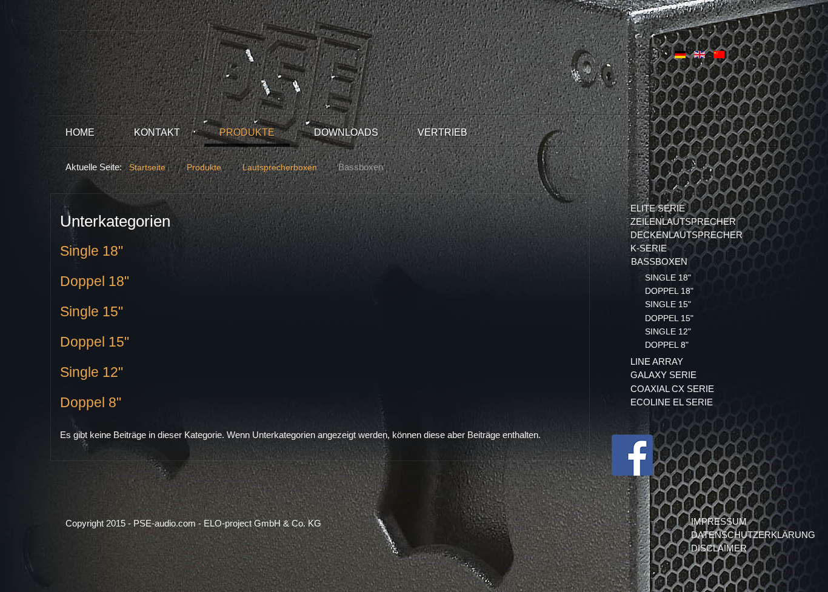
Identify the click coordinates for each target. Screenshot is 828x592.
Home (80, 132)
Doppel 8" (90, 402)
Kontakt (157, 132)
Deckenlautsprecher (686, 235)
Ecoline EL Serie (671, 402)
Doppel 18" (94, 281)
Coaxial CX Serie (672, 389)
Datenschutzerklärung (727, 535)
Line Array (656, 361)
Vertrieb (442, 132)
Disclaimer (719, 548)
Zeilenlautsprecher (683, 221)
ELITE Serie (657, 208)
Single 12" (91, 372)
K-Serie (648, 248)
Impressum (719, 521)
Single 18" (91, 251)
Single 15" (91, 311)
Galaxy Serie (663, 375)
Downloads (346, 132)
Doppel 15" (94, 342)
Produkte (247, 132)
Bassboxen (659, 261)
